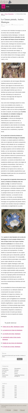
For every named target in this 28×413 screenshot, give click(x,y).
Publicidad (22, 410)
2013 (15, 390)
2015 (15, 387)
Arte (2, 10)
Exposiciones (5, 375)
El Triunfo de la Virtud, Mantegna (11, 346)
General (4, 376)
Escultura (4, 371)
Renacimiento (11, 14)
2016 (15, 385)
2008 (15, 394)
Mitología (16, 370)
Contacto (15, 410)
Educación (18, 10)
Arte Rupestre (5, 370)
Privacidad (9, 410)
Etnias (3, 373)
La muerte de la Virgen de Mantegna (12, 330)
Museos (16, 371)
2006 (15, 397)
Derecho (12, 10)
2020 (3, 392)
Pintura (6, 14)
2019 (3, 394)
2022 (3, 389)
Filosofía (24, 10)
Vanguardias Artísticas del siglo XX (19, 375)
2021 (3, 390)
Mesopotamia (17, 368)
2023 (3, 387)
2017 (3, 397)
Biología (7, 10)
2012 (15, 392)
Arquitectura (5, 368)
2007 (15, 395)
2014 (15, 389)
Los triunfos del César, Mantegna (11, 333)
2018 (3, 395)
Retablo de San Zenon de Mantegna (12, 343)
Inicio (2, 14)
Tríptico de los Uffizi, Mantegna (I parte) (13, 326)
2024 (3, 385)
